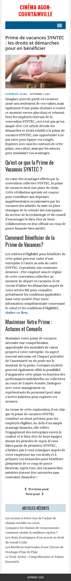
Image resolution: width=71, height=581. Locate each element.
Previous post (38, 489)
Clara (23, 94)
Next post (33, 494)
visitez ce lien (16, 312)
